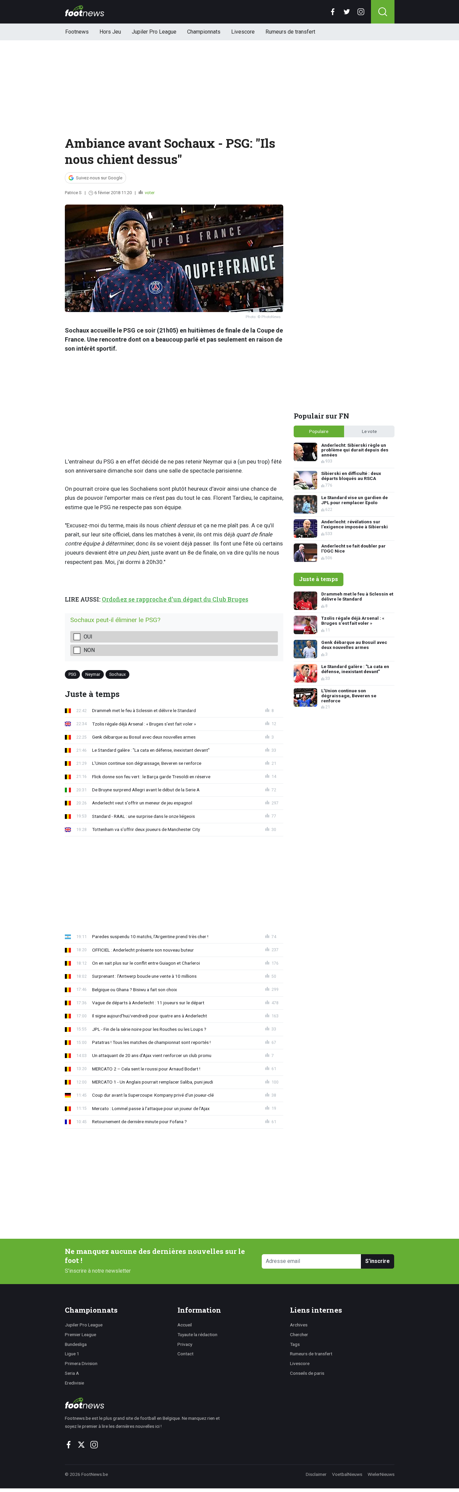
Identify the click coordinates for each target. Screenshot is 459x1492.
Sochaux (117, 674)
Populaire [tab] (318, 431)
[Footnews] (145, 1403)
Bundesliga (76, 1344)
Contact (185, 1353)
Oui (88, 636)
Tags (295, 1344)
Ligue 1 (72, 1353)
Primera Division (81, 1363)
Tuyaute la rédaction (197, 1334)
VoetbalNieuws (347, 1474)
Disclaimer (316, 1474)
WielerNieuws (381, 1474)
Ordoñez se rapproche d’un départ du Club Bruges (175, 599)
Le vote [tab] (369, 431)
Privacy (184, 1344)
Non (89, 650)
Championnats (203, 32)
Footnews (77, 32)
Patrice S (73, 192)
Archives (298, 1324)
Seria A (72, 1373)
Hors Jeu (110, 32)
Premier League (80, 1334)
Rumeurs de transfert (290, 32)
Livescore (243, 32)
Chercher (299, 1334)
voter (149, 192)
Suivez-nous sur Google (99, 177)
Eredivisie (74, 1383)
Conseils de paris (307, 1373)
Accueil (184, 1324)
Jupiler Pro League (154, 32)
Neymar (92, 674)
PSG (72, 674)
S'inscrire (377, 1261)
